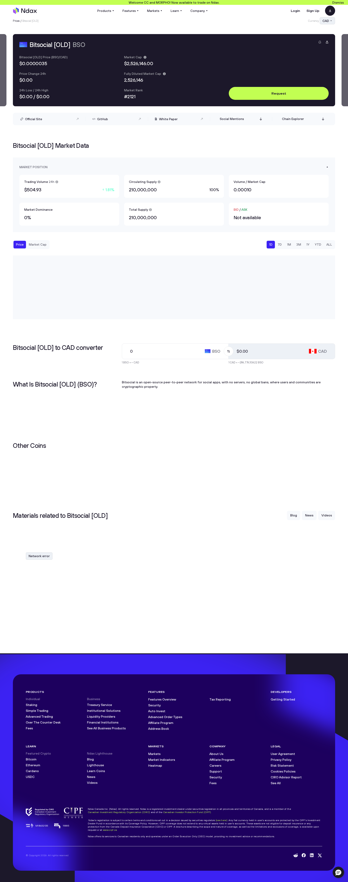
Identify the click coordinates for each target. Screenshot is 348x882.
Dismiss (338, 2)
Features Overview (162, 699)
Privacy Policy (281, 760)
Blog (90, 759)
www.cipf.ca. (110, 829)
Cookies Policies (283, 771)
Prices (16, 20)
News (91, 777)
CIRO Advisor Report (286, 777)
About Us (216, 754)
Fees (29, 728)
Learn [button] (175, 11)
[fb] (303, 855)
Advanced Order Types (165, 717)
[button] (338, 872)
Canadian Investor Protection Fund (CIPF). (187, 812)
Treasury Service (99, 705)
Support (215, 771)
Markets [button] (153, 11)
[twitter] (319, 855)
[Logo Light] (25, 10)
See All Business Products (106, 728)
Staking (31, 705)
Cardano (32, 771)
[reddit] (295, 855)
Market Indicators (161, 760)
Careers (215, 765)
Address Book (158, 729)
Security (154, 705)
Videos (92, 783)
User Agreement (283, 754)
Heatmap (155, 765)
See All (276, 783)
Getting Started (283, 699)
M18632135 (41, 825)
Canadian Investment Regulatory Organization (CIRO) (119, 812)
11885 (66, 825)
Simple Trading (37, 711)
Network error (39, 556)
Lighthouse (95, 765)
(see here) (221, 820)
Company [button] (197, 11)
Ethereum (33, 765)
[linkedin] (311, 855)
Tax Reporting (220, 699)
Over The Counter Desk (43, 722)
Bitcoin (31, 759)
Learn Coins (96, 771)
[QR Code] (330, 11)
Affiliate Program (160, 723)
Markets (154, 754)
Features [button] (129, 11)
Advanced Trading (39, 716)
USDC (30, 777)
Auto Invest (156, 711)
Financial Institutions (102, 722)
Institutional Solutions (103, 711)
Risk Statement (282, 765)
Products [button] (104, 11)
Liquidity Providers (101, 716)
